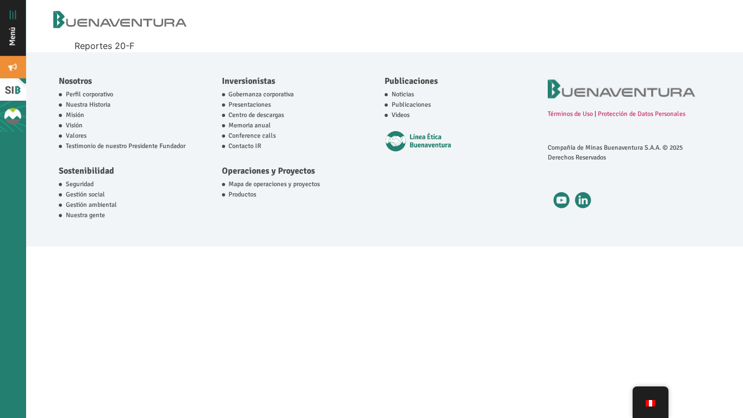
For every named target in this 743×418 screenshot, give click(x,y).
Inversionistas (248, 81)
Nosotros (75, 81)
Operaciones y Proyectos (268, 170)
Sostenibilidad (86, 170)
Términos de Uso (570, 114)
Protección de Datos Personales (641, 114)
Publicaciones (411, 81)
